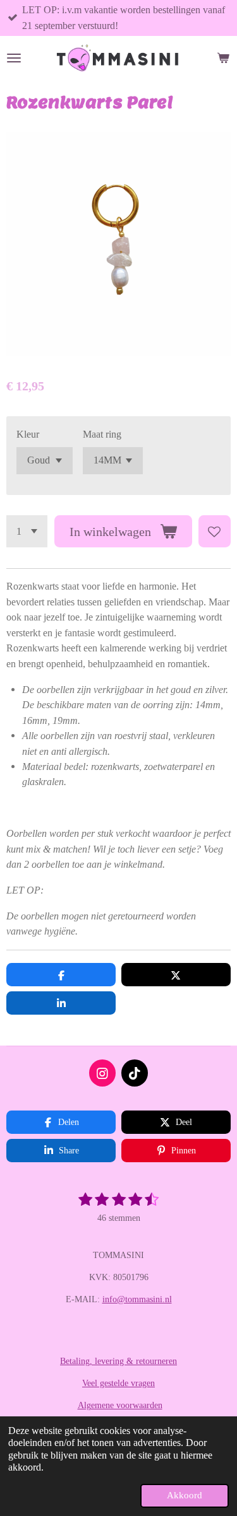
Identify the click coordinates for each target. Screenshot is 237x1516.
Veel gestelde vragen (118, 1383)
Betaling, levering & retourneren (118, 1361)
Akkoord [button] (184, 1495)
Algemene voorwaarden (120, 1405)
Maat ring (102, 434)
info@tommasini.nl (137, 1299)
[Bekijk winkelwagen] (223, 58)
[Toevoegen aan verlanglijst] (214, 531)
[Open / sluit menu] (14, 58)
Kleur (27, 434)
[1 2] (26, 531)
